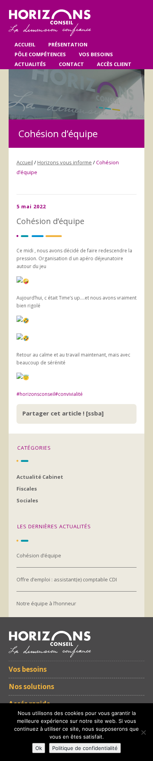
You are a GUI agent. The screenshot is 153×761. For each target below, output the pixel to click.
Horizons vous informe (64, 162)
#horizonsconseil (35, 394)
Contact (71, 64)
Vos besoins (96, 54)
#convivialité (69, 394)
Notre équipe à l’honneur (46, 603)
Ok (38, 748)
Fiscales (26, 488)
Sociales (27, 500)
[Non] (143, 732)
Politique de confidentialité (85, 748)
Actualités (30, 64)
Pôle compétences (40, 54)
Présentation (67, 44)
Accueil (25, 44)
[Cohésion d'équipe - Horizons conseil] (50, 34)
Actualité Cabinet (39, 476)
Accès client (114, 64)
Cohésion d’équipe (38, 555)
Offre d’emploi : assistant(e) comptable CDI (66, 579)
